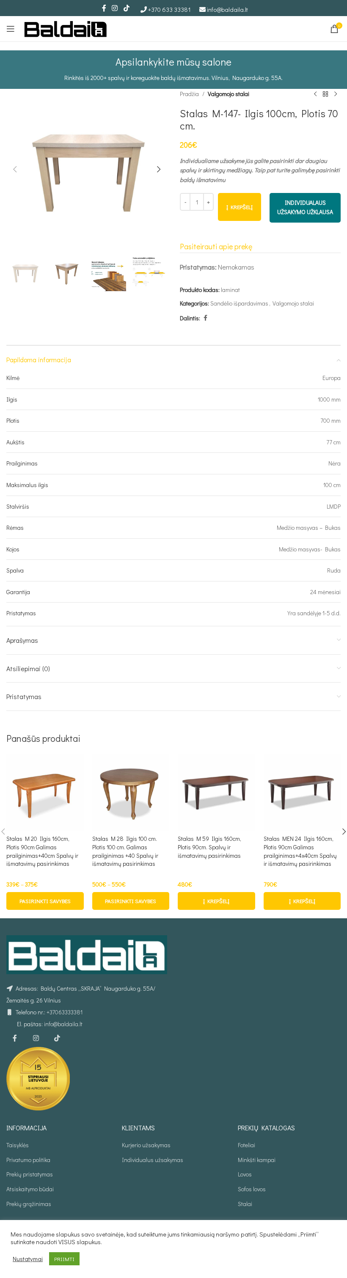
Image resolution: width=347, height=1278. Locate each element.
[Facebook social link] (104, 8)
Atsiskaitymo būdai (30, 1189)
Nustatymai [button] (28, 1259)
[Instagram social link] (115, 8)
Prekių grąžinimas (28, 1204)
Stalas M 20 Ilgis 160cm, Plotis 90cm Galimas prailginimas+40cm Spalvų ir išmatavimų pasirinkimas (42, 851)
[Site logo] (65, 28)
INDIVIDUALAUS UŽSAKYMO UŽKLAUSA (305, 207)
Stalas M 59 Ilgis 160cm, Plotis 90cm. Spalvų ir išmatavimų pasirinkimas (209, 847)
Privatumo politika (28, 1160)
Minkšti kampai (256, 1160)
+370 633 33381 (169, 9)
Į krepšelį (239, 206)
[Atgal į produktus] (325, 94)
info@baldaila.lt (227, 9)
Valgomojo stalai (228, 94)
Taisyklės (17, 1145)
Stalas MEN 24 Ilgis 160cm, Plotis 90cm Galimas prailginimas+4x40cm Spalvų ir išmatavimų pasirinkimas (300, 851)
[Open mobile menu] (10, 28)
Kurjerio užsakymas (146, 1145)
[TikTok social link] (126, 8)
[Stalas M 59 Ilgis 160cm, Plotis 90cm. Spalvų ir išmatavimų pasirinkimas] (216, 792)
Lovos (245, 1174)
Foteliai (246, 1145)
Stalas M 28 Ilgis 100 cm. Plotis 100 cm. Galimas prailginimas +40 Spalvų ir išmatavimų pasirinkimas (125, 851)
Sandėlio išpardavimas (239, 303)
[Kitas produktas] (335, 94)
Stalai (245, 1204)
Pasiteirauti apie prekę (216, 246)
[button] (14, 169)
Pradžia (189, 94)
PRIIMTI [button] (64, 1258)
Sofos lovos (252, 1189)
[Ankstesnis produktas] (315, 94)
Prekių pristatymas (29, 1174)
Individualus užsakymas (152, 1160)
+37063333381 (65, 1012)
